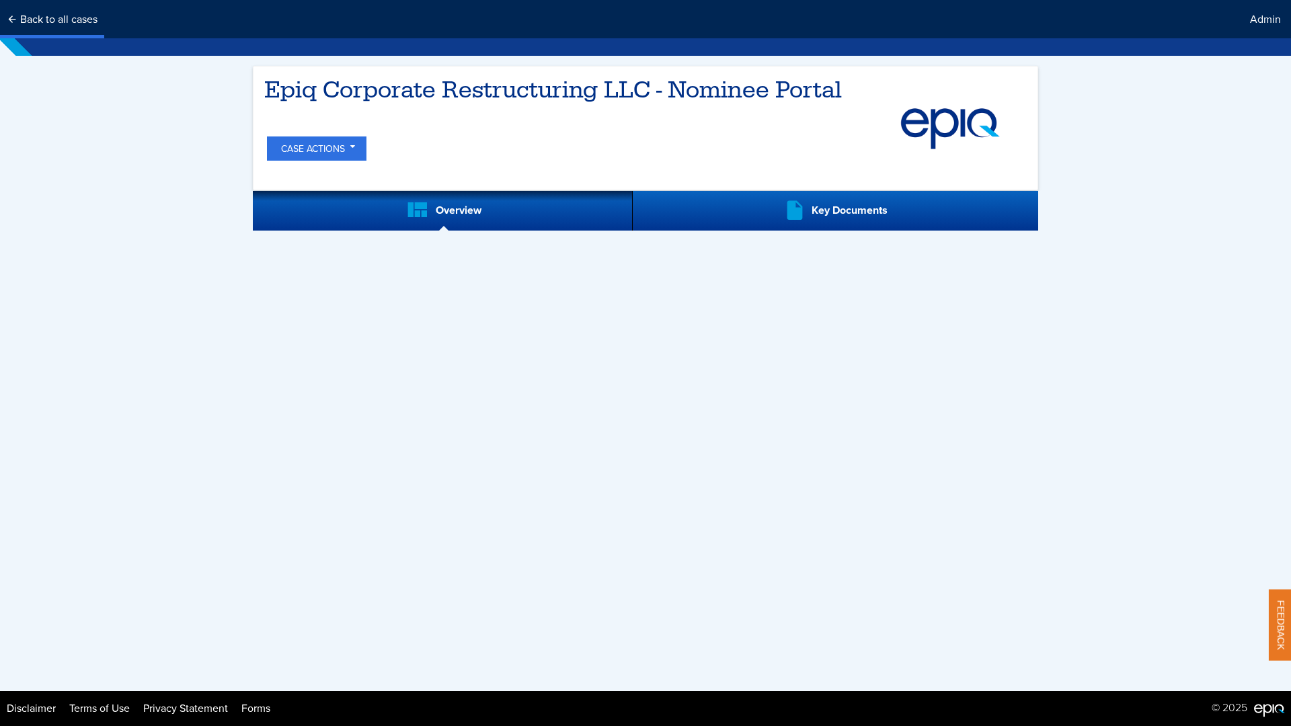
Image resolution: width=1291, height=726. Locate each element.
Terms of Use (99, 708)
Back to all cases (57, 19)
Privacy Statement (185, 708)
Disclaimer (31, 708)
